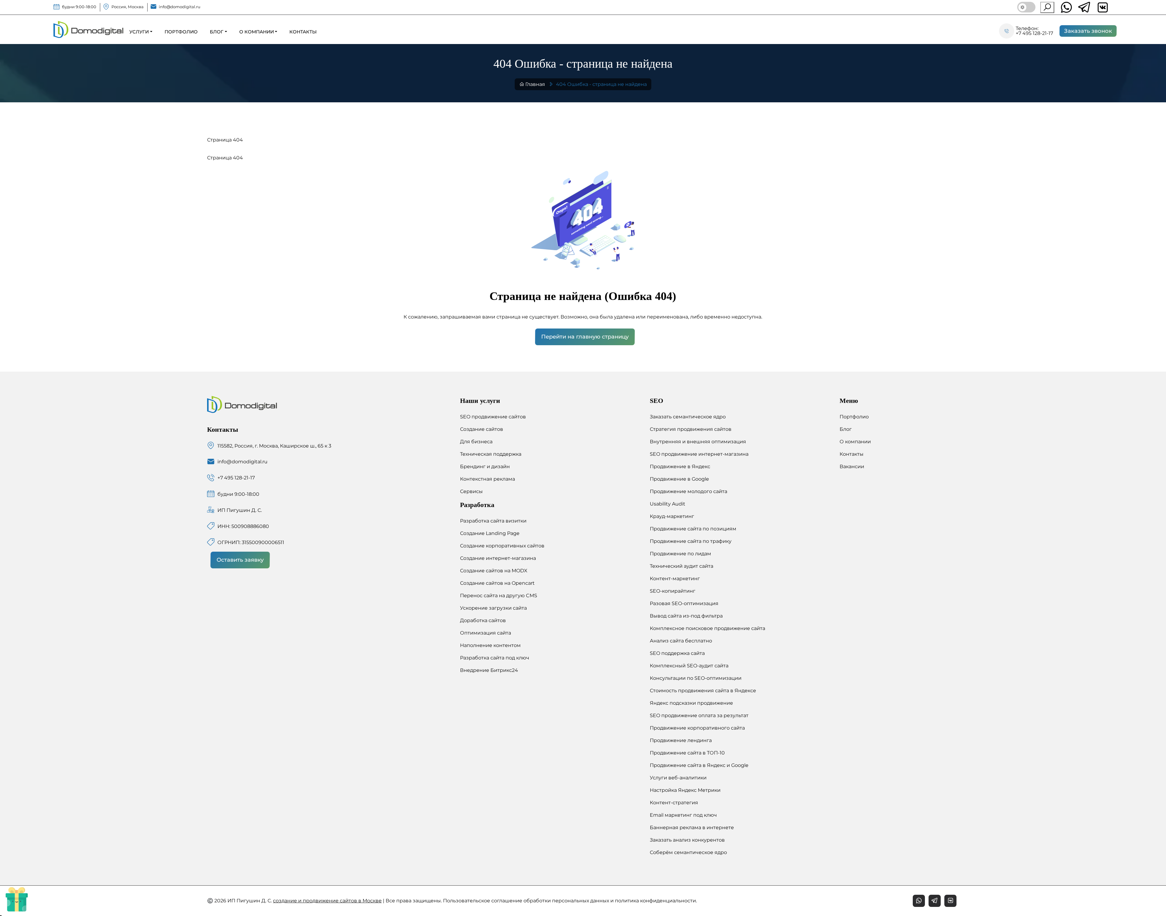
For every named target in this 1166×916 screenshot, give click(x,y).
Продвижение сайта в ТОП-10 (687, 753)
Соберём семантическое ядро (688, 852)
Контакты (852, 454)
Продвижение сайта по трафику (690, 541)
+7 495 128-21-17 (1034, 33)
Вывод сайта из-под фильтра (686, 616)
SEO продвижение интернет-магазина (699, 454)
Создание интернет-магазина (498, 558)
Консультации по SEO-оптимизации (696, 678)
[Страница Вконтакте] (950, 901)
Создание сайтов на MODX (493, 571)
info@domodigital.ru (179, 7)
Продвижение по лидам (680, 554)
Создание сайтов (481, 429)
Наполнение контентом (490, 645)
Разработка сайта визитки (493, 521)
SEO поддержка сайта (677, 653)
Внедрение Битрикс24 (489, 670)
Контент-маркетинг (675, 578)
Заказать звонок (1089, 31)
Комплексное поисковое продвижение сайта (707, 628)
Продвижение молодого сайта (688, 491)
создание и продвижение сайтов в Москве (327, 901)
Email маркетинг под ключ (683, 815)
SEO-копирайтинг (672, 591)
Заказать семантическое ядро (688, 417)
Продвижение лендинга (681, 740)
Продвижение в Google (679, 479)
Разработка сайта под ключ (494, 658)
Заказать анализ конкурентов (687, 840)
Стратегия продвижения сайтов (690, 429)
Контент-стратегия (674, 802)
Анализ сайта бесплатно (681, 641)
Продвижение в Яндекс (680, 466)
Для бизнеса (476, 441)
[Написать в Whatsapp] (919, 901)
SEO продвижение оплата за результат (699, 715)
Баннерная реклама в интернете (692, 827)
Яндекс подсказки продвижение (691, 703)
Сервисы (471, 491)
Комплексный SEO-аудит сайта (689, 666)
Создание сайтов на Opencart (497, 583)
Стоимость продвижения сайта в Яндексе (703, 690)
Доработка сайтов (483, 620)
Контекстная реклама (487, 479)
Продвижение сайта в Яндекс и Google (699, 765)
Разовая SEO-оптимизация (684, 603)
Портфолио (854, 417)
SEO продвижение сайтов (493, 417)
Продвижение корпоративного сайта (697, 728)
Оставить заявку (241, 560)
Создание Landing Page (490, 533)
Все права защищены (413, 901)
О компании (855, 441)
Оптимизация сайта (485, 633)
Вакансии (852, 466)
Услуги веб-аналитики (678, 778)
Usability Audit (667, 504)
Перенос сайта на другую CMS (498, 595)
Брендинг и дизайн (485, 466)
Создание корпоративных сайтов (502, 546)
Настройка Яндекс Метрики (685, 790)
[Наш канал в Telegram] (1084, 7)
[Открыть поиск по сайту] (1047, 7)
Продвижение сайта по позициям (693, 529)
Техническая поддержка (490, 454)
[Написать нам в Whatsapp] (1066, 7)
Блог (846, 429)
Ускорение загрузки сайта (493, 608)
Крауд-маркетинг (672, 516)
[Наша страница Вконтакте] (1103, 7)
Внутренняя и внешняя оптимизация (698, 441)
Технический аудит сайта (681, 566)
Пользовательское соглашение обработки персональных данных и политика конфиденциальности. (570, 901)
